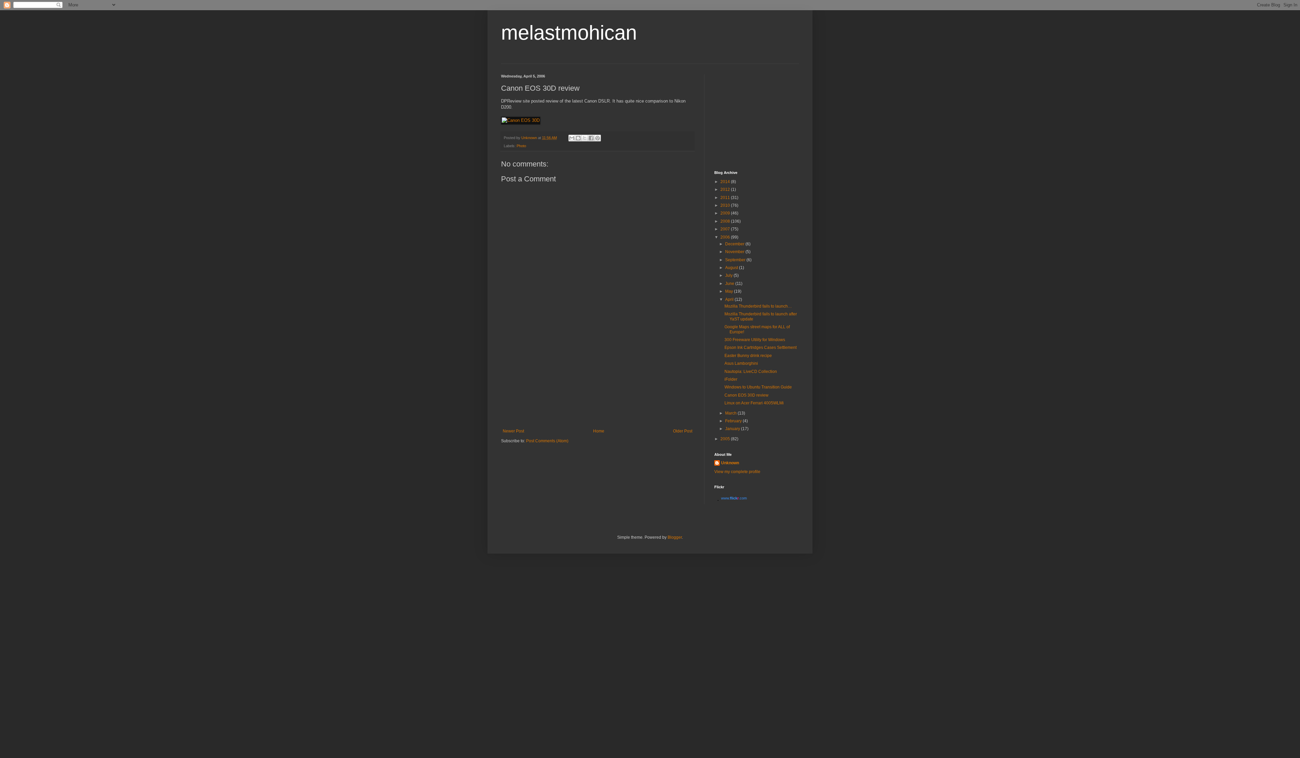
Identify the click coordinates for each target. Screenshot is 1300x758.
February (734, 421)
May (729, 291)
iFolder (730, 379)
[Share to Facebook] (591, 138)
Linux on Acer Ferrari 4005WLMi (754, 403)
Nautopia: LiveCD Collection (750, 371)
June (730, 283)
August (732, 267)
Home (598, 431)
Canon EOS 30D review (746, 395)
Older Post (682, 431)
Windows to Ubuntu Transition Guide (758, 387)
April (730, 299)
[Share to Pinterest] (597, 138)
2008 (725, 221)
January (733, 428)
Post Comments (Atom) (547, 441)
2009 (725, 213)
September (735, 260)
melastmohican (569, 32)
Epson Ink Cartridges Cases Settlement (760, 347)
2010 (725, 205)
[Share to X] (584, 138)
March (731, 413)
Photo (521, 146)
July (729, 275)
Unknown (730, 463)
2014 (725, 181)
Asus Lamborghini (741, 363)
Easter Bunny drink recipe (748, 355)
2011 (725, 197)
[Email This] (571, 138)
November (735, 251)
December (735, 244)
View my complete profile (737, 471)
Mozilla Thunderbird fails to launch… (758, 306)
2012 (725, 189)
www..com (734, 498)
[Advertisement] (597, 378)
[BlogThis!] (578, 138)
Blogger (675, 537)
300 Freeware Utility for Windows (754, 339)
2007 (725, 229)
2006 (725, 237)
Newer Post (513, 431)
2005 (725, 439)
